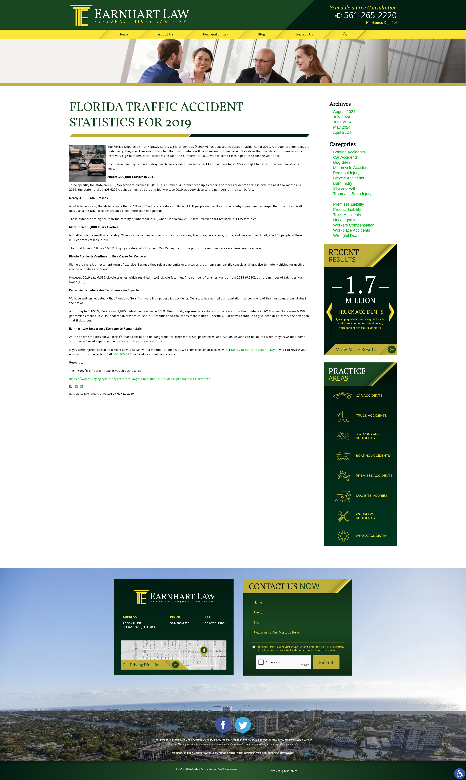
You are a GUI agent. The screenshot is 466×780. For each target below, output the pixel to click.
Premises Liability (348, 204)
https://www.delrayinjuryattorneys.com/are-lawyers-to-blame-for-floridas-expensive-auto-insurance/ (139, 379)
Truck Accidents (347, 215)
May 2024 (341, 127)
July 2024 (341, 117)
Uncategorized (346, 220)
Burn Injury (342, 183)
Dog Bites (341, 162)
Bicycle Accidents (348, 178)
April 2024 (342, 132)
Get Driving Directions (142, 664)
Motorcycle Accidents (351, 167)
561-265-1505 (215, 623)
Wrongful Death (347, 235)
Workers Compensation (353, 225)
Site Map (275, 771)
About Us (165, 34)
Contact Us (304, 34)
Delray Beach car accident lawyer (254, 350)
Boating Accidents (349, 152)
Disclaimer (291, 771)
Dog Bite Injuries (371, 495)
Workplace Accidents (351, 230)
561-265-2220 (370, 15)
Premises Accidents (374, 475)
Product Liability (347, 209)
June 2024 (342, 122)
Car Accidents (345, 157)
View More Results (356, 349)
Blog (261, 34)
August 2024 (344, 111)
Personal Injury (215, 34)
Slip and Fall (344, 188)
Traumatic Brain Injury (352, 193)
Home (123, 34)
